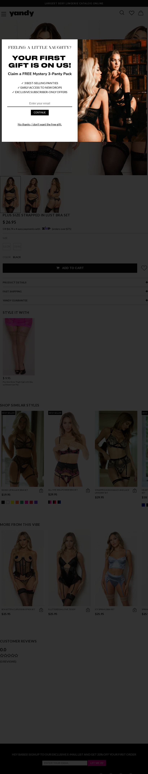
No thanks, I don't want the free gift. (40, 124)
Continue (40, 112)
